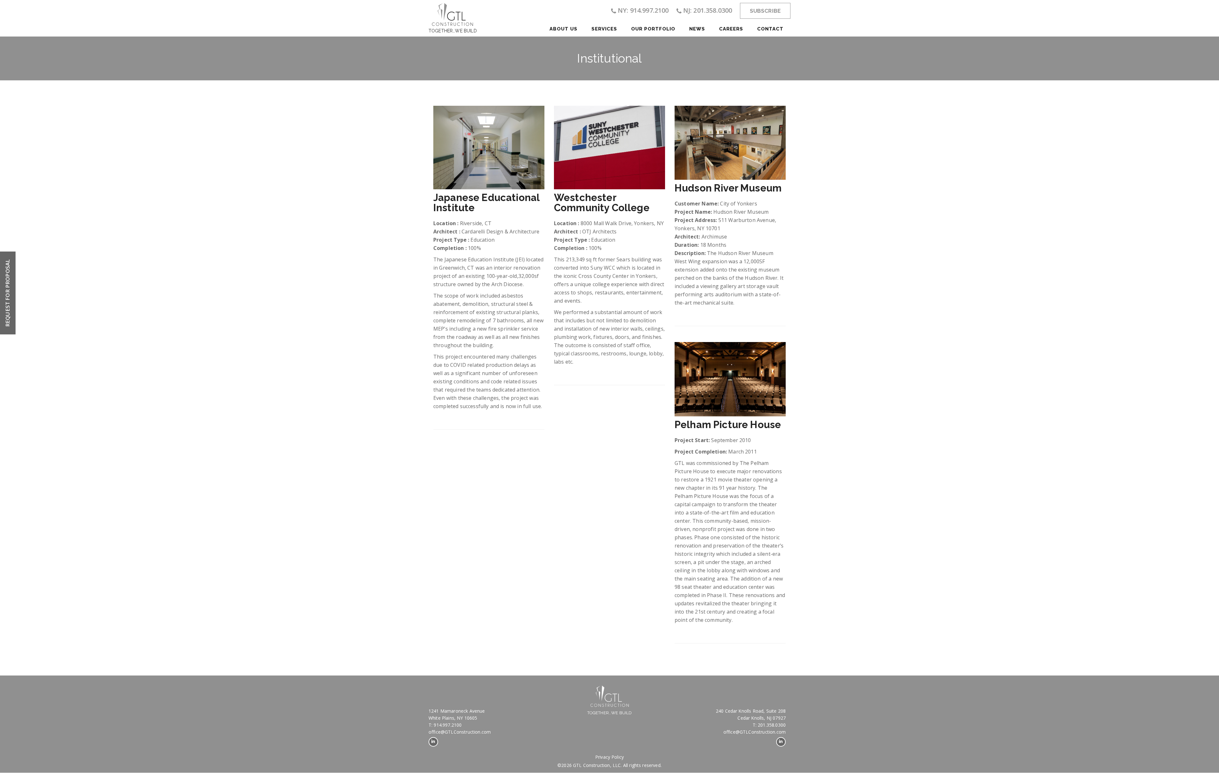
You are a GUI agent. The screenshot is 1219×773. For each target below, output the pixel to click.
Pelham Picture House (728, 424)
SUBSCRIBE (765, 11)
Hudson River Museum (728, 188)
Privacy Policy (609, 757)
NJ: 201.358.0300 (707, 10)
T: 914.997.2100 (445, 725)
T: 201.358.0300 (769, 725)
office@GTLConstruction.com (460, 732)
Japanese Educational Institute (486, 202)
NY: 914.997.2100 (643, 10)
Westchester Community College (601, 202)
